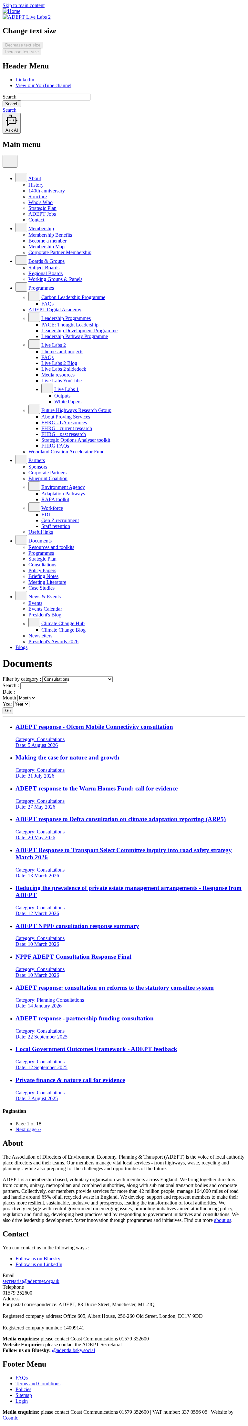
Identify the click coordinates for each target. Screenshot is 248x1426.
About (34, 178)
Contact (36, 219)
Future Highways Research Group (76, 410)
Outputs (62, 395)
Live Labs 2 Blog (59, 363)
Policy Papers (42, 570)
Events (35, 603)
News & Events (44, 596)
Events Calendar (45, 609)
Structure (37, 196)
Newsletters (40, 635)
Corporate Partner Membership (59, 252)
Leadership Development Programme (79, 330)
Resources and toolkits (51, 547)
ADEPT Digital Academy (54, 309)
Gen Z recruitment (60, 520)
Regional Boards (45, 273)
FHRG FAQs (55, 446)
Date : (9, 692)
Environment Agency (63, 487)
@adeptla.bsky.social (73, 1350)
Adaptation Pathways (63, 493)
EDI (45, 514)
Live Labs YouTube (61, 380)
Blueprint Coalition (47, 478)
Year (7, 704)
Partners (36, 460)
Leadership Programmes (66, 318)
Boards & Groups (46, 261)
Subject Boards (43, 267)
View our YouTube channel (43, 85)
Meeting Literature (47, 582)
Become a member (47, 240)
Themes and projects (62, 351)
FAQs (47, 303)
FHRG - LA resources (64, 422)
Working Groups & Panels (55, 279)
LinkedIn (25, 79)
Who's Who (40, 202)
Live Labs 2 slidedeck (63, 369)
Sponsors (37, 467)
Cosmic (10, 1418)
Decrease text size (22, 45)
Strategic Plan (42, 208)
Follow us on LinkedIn (39, 1264)
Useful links (40, 532)
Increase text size (22, 51)
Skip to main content (24, 5)
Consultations (42, 564)
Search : (11, 685)
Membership (41, 228)
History (36, 185)
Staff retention (55, 526)
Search (9, 96)
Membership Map (46, 246)
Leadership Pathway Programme (74, 336)
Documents (40, 540)
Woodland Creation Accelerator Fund (66, 451)
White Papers (67, 401)
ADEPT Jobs (42, 214)
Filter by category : (22, 679)
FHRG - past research (63, 434)
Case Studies (41, 588)
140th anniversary (46, 190)
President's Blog (44, 614)
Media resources (58, 374)
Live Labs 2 (53, 345)
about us (222, 1220)
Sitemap (24, 1395)
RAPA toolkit (55, 499)
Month (9, 697)
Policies (23, 1389)
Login (22, 1401)
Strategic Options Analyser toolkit (75, 440)
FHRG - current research (66, 428)
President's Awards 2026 (53, 641)
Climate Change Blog (63, 630)
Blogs (21, 647)
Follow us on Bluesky (38, 1258)
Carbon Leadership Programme (73, 297)
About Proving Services (65, 416)
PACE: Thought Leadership (69, 324)
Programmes (41, 288)
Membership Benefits (50, 235)
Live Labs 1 (66, 389)
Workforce (52, 508)
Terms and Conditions (38, 1383)
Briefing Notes (43, 576)
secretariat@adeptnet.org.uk (31, 1281)
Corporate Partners (47, 472)
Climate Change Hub (63, 623)
